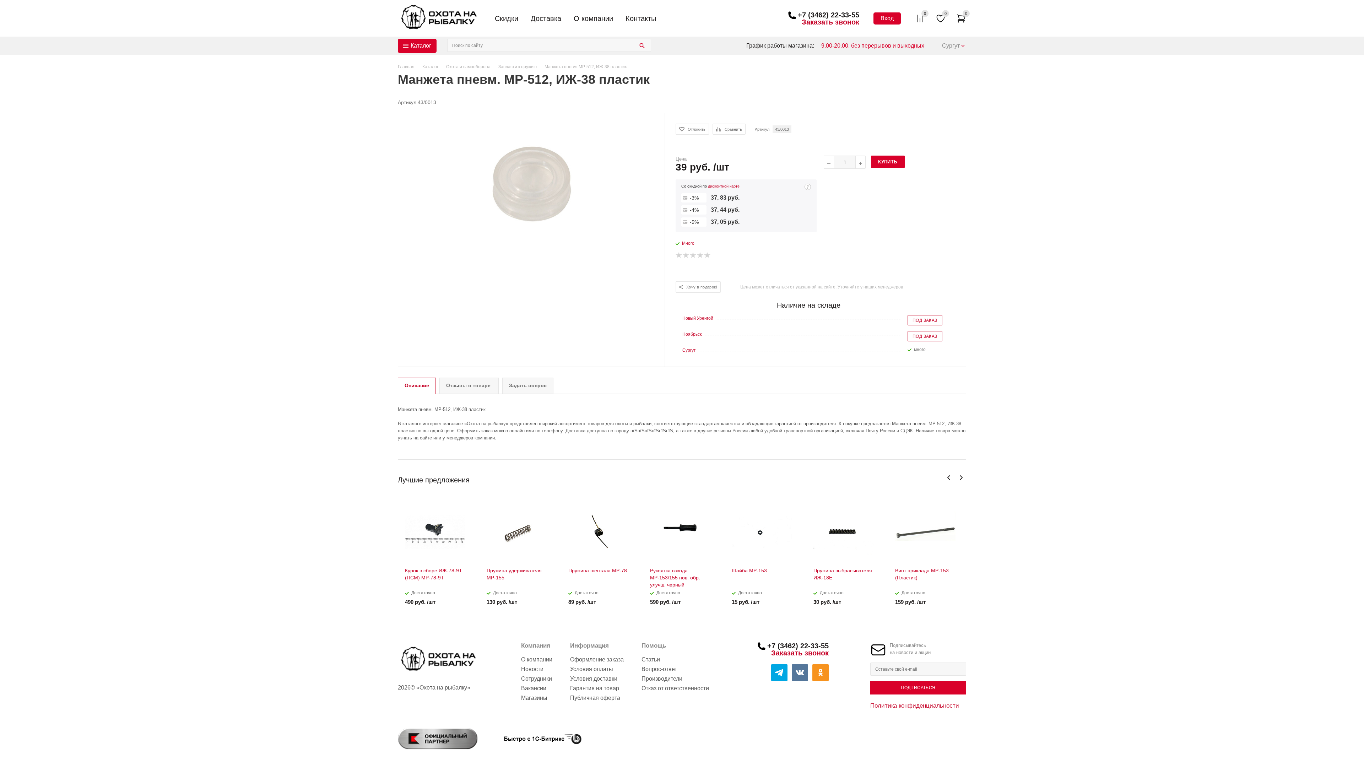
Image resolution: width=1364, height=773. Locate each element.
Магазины (534, 698)
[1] (679, 255)
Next (961, 477)
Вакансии (533, 688)
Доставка (546, 18)
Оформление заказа (597, 659)
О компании (593, 18)
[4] (700, 255)
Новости (532, 669)
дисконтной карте (724, 186)
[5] (707, 255)
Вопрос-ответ (659, 669)
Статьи (651, 659)
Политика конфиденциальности (914, 705)
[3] (693, 255)
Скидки (506, 18)
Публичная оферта (595, 698)
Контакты (641, 18)
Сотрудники (536, 679)
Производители (662, 679)
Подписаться (918, 687)
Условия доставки (593, 679)
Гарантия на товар (594, 688)
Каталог (421, 46)
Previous (949, 477)
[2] (686, 255)
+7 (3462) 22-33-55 (828, 15)
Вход (887, 18)
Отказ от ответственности (675, 688)
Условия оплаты (591, 669)
